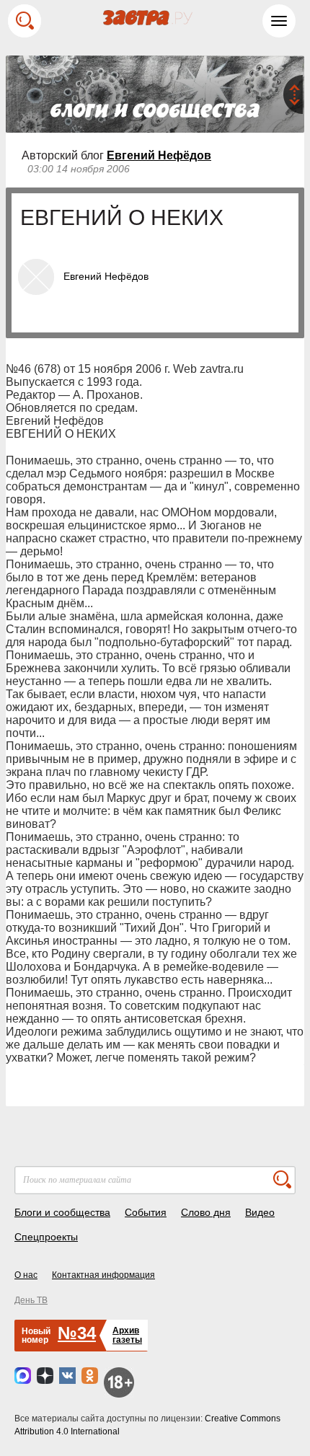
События (146, 1212)
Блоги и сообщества (62, 1212)
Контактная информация (103, 1275)
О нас (25, 1275)
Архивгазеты (127, 1335)
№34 (77, 1333)
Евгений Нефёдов (159, 155)
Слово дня (206, 1212)
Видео (260, 1212)
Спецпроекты (46, 1237)
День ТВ (31, 1300)
